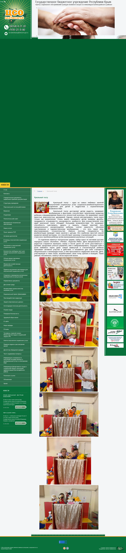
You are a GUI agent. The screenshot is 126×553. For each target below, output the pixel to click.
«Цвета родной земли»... (9, 412)
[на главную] (1, 1)
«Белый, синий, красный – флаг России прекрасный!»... (13, 395)
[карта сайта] (3, 1)
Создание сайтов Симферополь (108, 547)
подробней (19, 407)
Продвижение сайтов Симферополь (107, 548)
